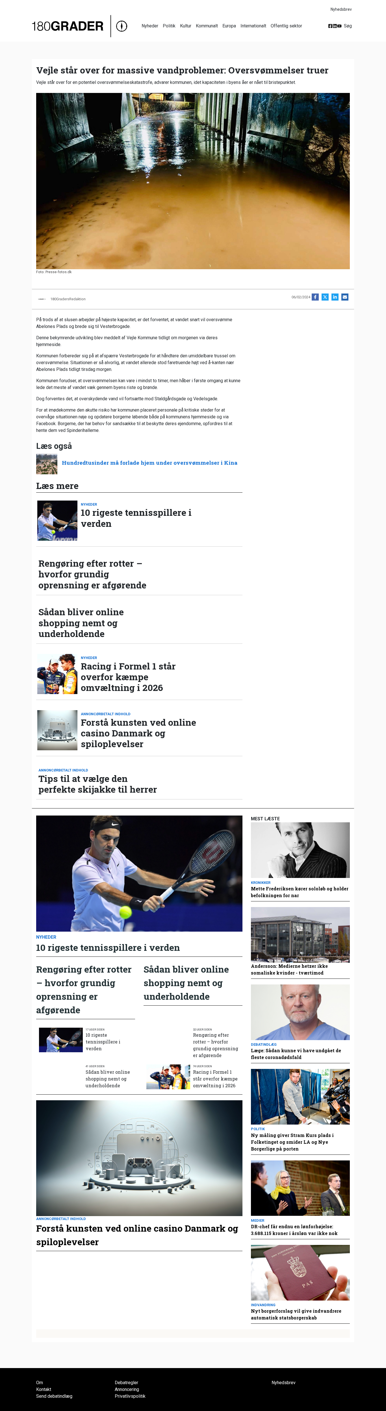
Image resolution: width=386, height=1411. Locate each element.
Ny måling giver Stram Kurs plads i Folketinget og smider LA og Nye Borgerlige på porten (292, 1142)
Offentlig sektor (286, 26)
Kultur (185, 26)
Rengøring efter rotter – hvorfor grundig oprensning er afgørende (92, 574)
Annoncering (127, 1389)
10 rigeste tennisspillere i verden (136, 518)
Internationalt (253, 26)
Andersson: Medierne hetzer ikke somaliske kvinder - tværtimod (289, 969)
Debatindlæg (264, 1044)
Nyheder (150, 26)
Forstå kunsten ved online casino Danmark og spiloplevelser (138, 733)
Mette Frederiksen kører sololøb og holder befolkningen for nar (299, 892)
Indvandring (263, 1305)
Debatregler (126, 1382)
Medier (257, 1220)
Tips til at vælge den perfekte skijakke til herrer (97, 784)
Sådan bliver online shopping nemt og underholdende (81, 622)
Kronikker (260, 882)
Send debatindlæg (54, 1396)
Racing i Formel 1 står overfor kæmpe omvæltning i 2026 (128, 677)
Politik (169, 26)
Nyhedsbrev (341, 9)
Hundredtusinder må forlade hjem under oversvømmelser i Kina (149, 462)
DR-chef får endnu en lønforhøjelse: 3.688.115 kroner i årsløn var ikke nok (294, 1229)
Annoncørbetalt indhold (106, 714)
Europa (229, 26)
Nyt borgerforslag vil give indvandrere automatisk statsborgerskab (296, 1314)
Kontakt (43, 1389)
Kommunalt (207, 26)
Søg (348, 26)
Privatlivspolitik (130, 1396)
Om (39, 1382)
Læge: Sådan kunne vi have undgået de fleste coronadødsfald (296, 1053)
